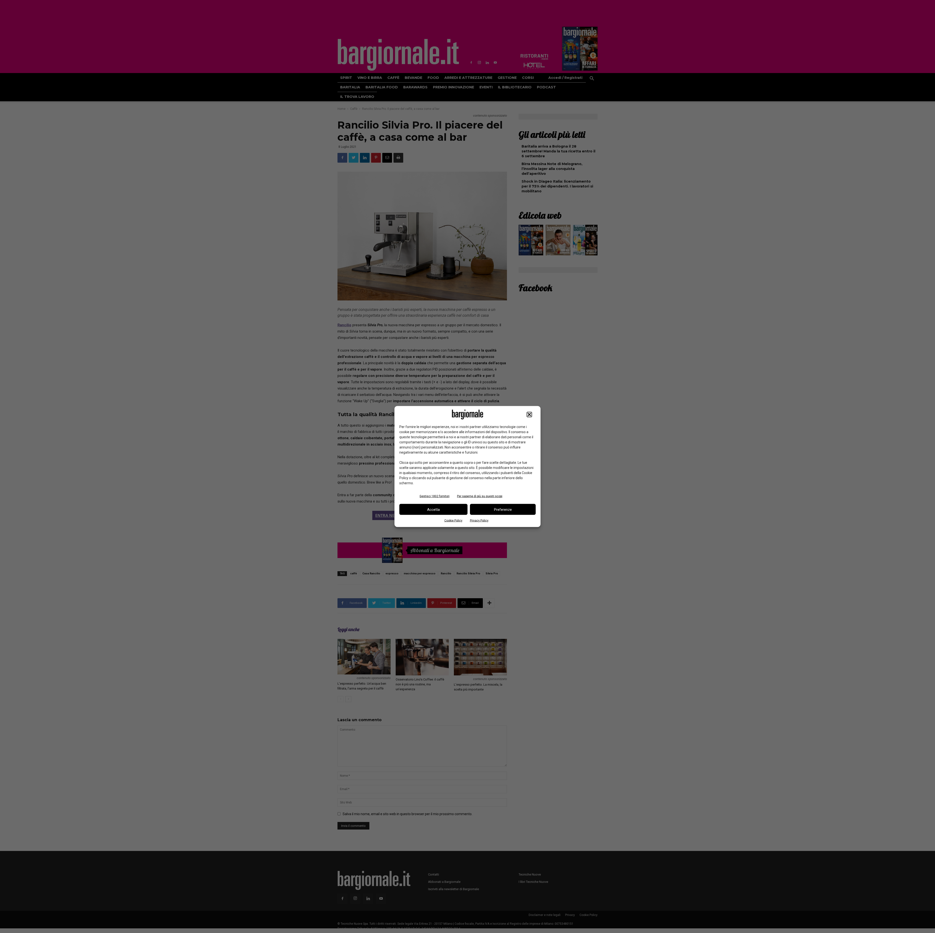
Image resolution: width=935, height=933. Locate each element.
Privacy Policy (479, 520)
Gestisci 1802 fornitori (434, 496)
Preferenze (503, 509)
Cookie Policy (453, 520)
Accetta (433, 509)
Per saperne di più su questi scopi (479, 496)
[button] (529, 414)
